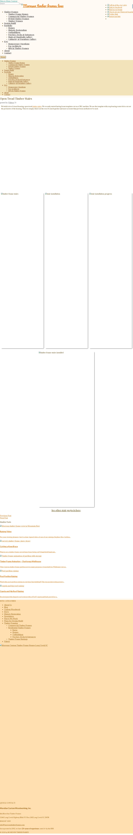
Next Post (4, 518)
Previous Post (5, 516)
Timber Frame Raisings (18, 639)
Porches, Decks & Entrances (24, 637)
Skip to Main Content (8, 1)
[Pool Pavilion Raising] (66, 571)
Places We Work (11, 618)
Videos (11, 102)
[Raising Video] (66, 526)
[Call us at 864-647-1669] (117, 5)
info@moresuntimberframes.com (12, 825)
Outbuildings (17, 634)
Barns (14, 630)
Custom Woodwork (12, 609)
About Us (8, 605)
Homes (15, 632)
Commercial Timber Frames (20, 625)
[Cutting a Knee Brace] (66, 541)
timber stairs (37, 106)
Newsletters (9, 616)
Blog (6, 607)
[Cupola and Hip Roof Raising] (66, 586)
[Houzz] (114, 10)
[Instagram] (113, 16)
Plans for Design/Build (13, 621)
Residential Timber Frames (19, 628)
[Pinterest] (120, 12)
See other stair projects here (66, 510)
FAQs (6, 612)
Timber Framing (11, 623)
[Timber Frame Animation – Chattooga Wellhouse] (66, 556)
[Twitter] (112, 14)
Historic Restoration (12, 614)
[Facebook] (114, 7)
